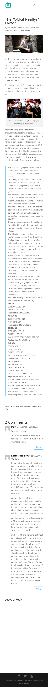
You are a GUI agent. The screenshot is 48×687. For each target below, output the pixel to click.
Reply (38, 447)
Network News (11, 31)
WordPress (24, 683)
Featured (35, 27)
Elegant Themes (24, 680)
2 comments (24, 31)
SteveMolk (11, 27)
